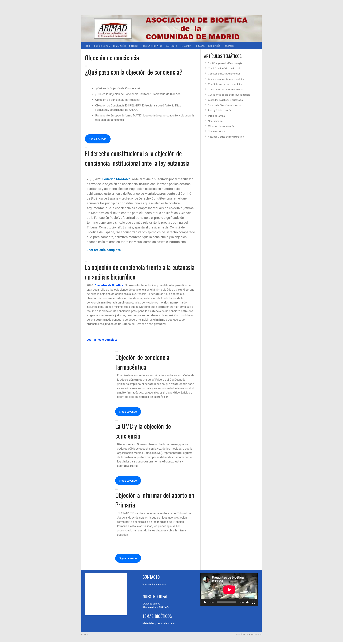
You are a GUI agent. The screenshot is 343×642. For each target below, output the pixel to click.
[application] (229, 589)
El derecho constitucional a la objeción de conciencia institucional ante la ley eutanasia (137, 158)
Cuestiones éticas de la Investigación (229, 94)
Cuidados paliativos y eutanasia (225, 99)
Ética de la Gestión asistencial (224, 105)
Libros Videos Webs (152, 46)
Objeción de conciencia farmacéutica (142, 361)
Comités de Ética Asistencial (224, 73)
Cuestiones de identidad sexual (225, 89)
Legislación (119, 46)
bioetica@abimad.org (154, 583)
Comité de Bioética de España (224, 68)
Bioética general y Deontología (225, 63)
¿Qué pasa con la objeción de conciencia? (133, 71)
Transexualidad (216, 131)
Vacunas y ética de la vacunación (226, 136)
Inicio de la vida (216, 115)
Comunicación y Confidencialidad (226, 78)
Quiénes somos (102, 46)
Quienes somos (151, 603)
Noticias (133, 46)
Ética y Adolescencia (219, 110)
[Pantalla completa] (253, 602)
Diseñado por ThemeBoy (249, 634)
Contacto (229, 46)
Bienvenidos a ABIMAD (156, 607)
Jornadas (200, 46)
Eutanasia (186, 46)
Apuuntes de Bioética (109, 285)
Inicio (88, 46)
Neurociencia (215, 120)
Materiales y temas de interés (159, 623)
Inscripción (214, 46)
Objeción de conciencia (221, 126)
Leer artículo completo (104, 250)
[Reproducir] (205, 602)
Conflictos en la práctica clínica (225, 84)
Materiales (171, 46)
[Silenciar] (248, 602)
